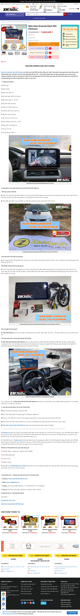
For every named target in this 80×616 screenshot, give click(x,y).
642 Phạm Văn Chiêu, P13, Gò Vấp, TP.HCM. (13, 566)
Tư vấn (70, 14)
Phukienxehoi (18, 440)
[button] (74, 9)
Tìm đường (3, 595)
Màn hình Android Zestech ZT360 (30, 530)
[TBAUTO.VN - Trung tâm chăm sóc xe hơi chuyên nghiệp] (11, 9)
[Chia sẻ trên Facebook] (22, 603)
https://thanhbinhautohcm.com (18, 478)
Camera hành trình (66, 606)
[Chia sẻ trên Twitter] (25, 603)
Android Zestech (66, 604)
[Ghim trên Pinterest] (30, 603)
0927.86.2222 (32, 570)
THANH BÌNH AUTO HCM (17, 466)
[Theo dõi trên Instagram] (75, 4)
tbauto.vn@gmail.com (12, 482)
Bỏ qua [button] (58, 1)
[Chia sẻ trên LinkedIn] (33, 603)
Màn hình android (17, 21)
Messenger (3, 605)
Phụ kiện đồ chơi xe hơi (8, 500)
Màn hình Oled (26, 21)
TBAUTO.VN (6, 612)
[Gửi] (65, 14)
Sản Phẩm (9, 21)
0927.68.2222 (5, 569)
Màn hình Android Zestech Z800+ (10, 530)
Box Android (15, 614)
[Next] (24, 37)
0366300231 (40, 52)
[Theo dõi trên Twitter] (76, 4)
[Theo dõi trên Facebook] (73, 4)
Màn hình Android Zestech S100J (50, 530)
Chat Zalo (3, 600)
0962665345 (40, 48)
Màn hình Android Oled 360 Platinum (12, 72)
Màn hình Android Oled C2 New (70, 530)
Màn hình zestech (66, 602)
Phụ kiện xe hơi (7, 432)
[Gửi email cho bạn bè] (28, 603)
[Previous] (3, 37)
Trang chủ (3, 21)
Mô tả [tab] (3, 62)
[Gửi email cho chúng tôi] (78, 4)
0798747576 (40, 57)
